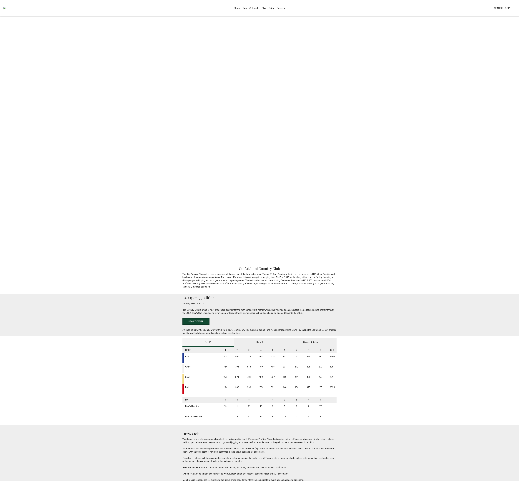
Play (264, 8)
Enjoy (271, 8)
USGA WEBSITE (196, 321)
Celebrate (254, 8)
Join (245, 8)
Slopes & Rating (310, 342)
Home (237, 8)
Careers (281, 8)
